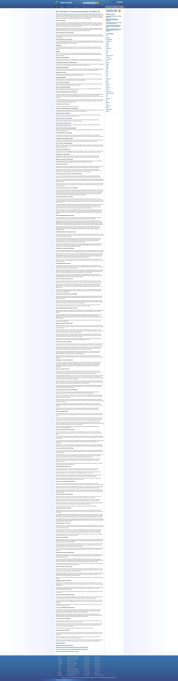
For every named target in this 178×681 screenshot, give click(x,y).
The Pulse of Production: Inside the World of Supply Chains (67, 651)
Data (107, 60)
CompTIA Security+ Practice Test (72, 657)
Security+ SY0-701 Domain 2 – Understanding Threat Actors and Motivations (112, 19)
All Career (108, 37)
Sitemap (59, 673)
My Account (109, 6)
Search (120, 11)
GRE (107, 69)
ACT (107, 35)
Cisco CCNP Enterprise (71, 667)
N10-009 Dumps (97, 657)
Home (56, 6)
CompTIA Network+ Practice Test (73, 659)
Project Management (110, 93)
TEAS (107, 103)
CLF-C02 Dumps (97, 669)
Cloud (107, 51)
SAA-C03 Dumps (87, 663)
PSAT (107, 94)
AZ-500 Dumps (97, 671)
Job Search (108, 78)
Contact (59, 665)
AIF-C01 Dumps (87, 673)
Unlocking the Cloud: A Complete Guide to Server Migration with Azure (114, 23)
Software (107, 102)
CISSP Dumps (97, 673)
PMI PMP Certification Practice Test (73, 671)
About (59, 667)
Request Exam (76, 6)
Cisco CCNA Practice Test (71, 665)
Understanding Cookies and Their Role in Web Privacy (114, 17)
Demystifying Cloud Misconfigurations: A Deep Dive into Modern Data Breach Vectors (113, 26)
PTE (107, 96)
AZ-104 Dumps (86, 659)
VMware (107, 111)
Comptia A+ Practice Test (71, 661)
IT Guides (60, 659)
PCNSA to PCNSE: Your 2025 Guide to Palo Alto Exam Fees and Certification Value (72, 647)
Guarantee (60, 661)
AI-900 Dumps (86, 665)
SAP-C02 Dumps (87, 669)
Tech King (60, 675)
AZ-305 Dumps (86, 671)
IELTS (107, 73)
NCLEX (107, 85)
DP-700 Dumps (86, 667)
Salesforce (108, 98)
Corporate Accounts (86, 6)
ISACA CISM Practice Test (71, 675)
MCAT (107, 82)
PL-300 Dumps (97, 659)
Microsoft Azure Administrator (72, 663)
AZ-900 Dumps (97, 661)
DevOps (107, 62)
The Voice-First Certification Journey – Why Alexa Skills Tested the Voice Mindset (72, 649)
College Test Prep (109, 55)
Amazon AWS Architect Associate (72, 669)
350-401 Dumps (97, 663)
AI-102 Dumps (86, 675)
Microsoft (107, 84)
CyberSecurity (108, 59)
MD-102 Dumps (97, 665)
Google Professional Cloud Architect (73, 673)
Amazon (107, 42)
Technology (108, 105)
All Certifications (109, 39)
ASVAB (107, 44)
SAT (107, 100)
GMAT (107, 66)
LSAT (107, 80)
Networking (108, 87)
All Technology (109, 41)
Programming (108, 91)
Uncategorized (109, 109)
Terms (59, 671)
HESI (107, 71)
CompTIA (108, 57)
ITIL (106, 76)
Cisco (107, 50)
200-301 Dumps (86, 661)
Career (107, 46)
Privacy (59, 669)
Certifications (68, 6)
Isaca (107, 75)
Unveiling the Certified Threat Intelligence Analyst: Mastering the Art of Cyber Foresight (114, 29)
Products (62, 6)
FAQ (93, 6)
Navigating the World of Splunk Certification (64, 645)
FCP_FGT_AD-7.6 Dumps (99, 675)
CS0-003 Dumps (97, 667)
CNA (107, 53)
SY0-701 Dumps (87, 657)
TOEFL (107, 107)
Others (107, 89)
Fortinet (107, 64)
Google (107, 68)
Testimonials (60, 663)
